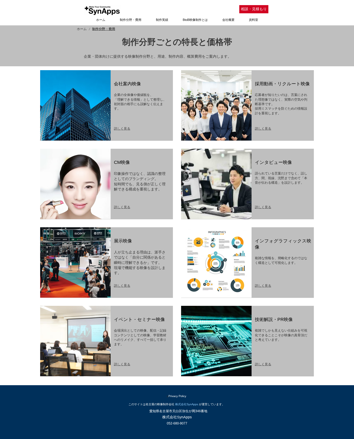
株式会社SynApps (186, 404)
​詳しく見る (122, 128)
